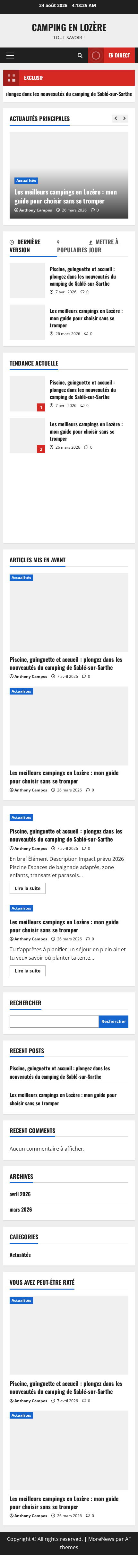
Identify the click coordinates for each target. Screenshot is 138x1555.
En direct (119, 55)
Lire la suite (30, 889)
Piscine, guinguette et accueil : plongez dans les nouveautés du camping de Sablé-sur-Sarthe (27, 280)
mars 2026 (21, 1209)
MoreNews (101, 1538)
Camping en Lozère (69, 27)
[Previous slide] (116, 119)
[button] (10, 55)
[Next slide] (124, 119)
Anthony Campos (35, 210)
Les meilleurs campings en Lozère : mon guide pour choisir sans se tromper (27, 322)
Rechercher (25, 1003)
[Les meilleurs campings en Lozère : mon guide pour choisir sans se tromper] (69, 726)
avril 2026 (20, 1194)
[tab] (33, 247)
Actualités (26, 180)
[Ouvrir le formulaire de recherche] (80, 55)
